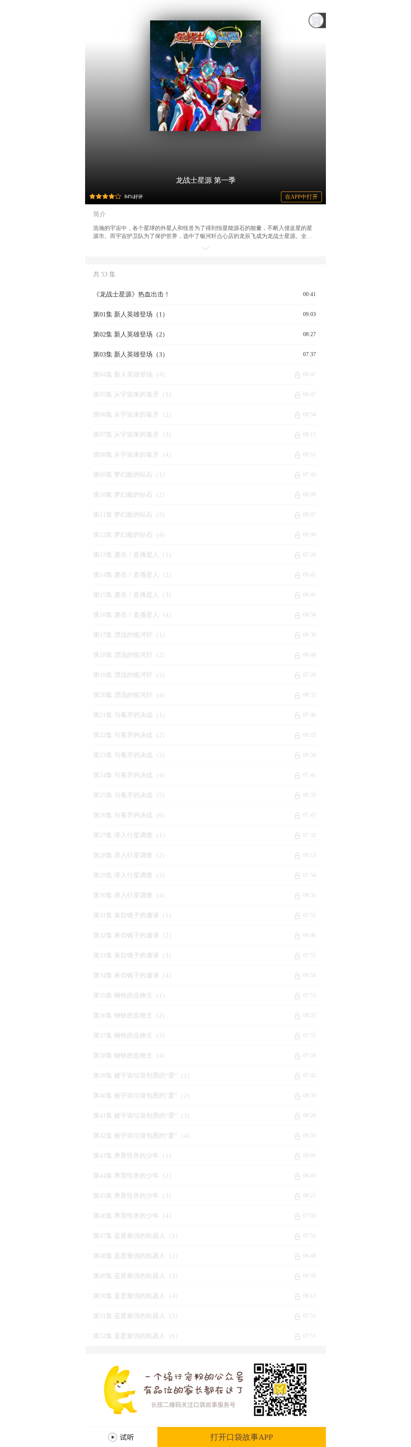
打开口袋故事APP (241, 1437)
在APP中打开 (301, 197)
